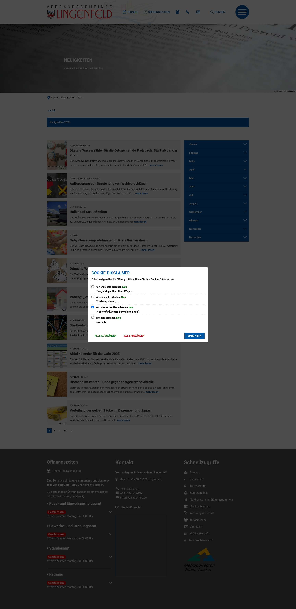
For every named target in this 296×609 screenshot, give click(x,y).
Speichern (194, 335)
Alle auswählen (105, 335)
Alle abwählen (134, 335)
